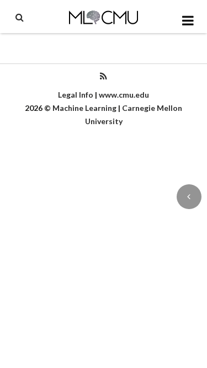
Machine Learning (84, 108)
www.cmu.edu (124, 94)
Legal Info (75, 94)
